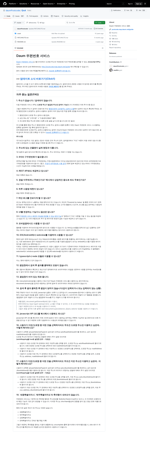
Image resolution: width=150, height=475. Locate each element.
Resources (35, 4)
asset (19, 33)
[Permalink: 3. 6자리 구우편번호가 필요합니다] (14, 156)
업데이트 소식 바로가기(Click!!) (37, 78)
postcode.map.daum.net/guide (122, 29)
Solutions (23, 4)
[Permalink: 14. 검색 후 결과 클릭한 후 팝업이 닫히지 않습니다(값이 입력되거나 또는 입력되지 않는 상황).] (14, 288)
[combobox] (80, 22)
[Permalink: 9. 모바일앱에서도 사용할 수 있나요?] (14, 223)
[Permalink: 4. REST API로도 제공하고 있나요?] (14, 170)
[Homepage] (5, 3)
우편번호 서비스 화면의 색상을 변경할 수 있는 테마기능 (40, 216)
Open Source (48, 4)
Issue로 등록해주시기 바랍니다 (57, 132)
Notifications (117, 10)
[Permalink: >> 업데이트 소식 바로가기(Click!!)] (14, 78)
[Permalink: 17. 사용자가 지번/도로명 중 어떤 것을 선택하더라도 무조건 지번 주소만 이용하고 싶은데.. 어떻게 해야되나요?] (14, 362)
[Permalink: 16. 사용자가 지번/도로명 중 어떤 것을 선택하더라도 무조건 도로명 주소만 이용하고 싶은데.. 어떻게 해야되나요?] (14, 326)
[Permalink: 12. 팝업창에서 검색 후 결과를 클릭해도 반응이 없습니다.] (14, 265)
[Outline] (102, 48)
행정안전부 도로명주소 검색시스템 (61, 109)
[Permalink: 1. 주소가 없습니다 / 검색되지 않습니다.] (14, 100)
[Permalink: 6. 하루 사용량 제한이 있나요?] (14, 189)
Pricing (72, 4)
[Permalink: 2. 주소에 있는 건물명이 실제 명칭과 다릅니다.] (14, 147)
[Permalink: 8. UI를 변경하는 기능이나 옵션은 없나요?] (14, 212)
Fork (129, 10)
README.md (21, 42)
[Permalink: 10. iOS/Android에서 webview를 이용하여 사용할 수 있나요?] (14, 235)
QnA (24, 10)
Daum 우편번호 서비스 (24, 62)
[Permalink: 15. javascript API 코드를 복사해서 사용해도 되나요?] (14, 313)
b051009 (80, 28)
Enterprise (61, 4)
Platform (12, 4)
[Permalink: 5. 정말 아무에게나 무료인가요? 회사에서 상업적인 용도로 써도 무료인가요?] (14, 179)
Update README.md (58, 42)
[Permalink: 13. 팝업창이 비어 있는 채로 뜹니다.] (14, 276)
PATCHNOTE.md (22, 37)
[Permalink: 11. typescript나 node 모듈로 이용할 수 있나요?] (14, 256)
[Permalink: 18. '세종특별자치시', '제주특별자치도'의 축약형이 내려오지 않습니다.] (14, 394)
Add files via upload (58, 33)
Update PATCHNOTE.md (37, 29)
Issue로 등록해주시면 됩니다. (60, 71)
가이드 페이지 (54, 86)
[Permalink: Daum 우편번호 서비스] (14, 55)
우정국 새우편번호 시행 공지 (55, 163)
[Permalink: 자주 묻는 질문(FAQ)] (14, 94)
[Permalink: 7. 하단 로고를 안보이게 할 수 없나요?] (14, 198)
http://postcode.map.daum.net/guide (56, 67)
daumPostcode (13, 10)
